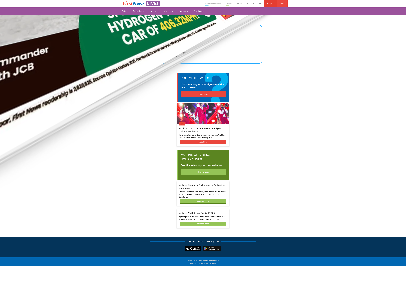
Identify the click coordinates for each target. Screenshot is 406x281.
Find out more (203, 201)
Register (270, 4)
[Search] (260, 3)
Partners (182, 11)
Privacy (197, 260)
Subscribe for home (213, 4)
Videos (153, 11)
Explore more (203, 172)
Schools (229, 4)
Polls (124, 11)
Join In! (167, 11)
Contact (250, 4)
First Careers (199, 11)
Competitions (138, 11)
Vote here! (203, 94)
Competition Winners (210, 260)
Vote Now (203, 142)
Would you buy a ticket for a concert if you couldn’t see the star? (200, 130)
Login (282, 4)
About (239, 4)
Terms (189, 260)
